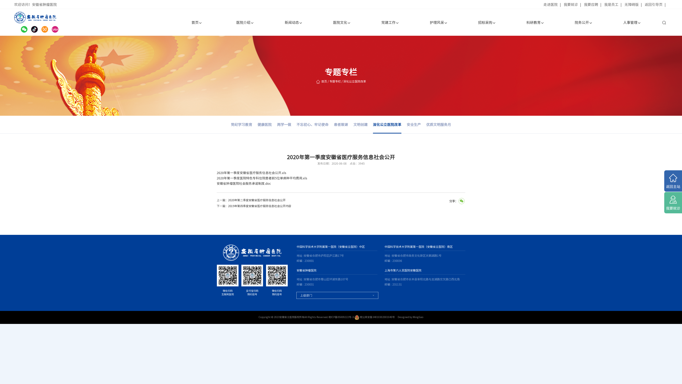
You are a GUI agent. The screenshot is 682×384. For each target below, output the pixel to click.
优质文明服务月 (438, 124)
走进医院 (550, 4)
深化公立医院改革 (387, 124)
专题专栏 (335, 81)
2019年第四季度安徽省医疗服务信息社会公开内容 (259, 206)
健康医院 (265, 124)
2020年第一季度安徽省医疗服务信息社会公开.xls (251, 172)
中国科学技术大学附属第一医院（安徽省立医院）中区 (331, 246)
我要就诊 (571, 4)
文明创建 (360, 124)
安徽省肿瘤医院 (306, 270)
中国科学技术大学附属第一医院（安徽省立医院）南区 (419, 246)
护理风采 (437, 22)
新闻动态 (292, 22)
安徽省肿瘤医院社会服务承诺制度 (241, 183)
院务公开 (582, 22)
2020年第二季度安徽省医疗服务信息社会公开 (257, 200)
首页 (195, 22)
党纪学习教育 (241, 124)
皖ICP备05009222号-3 (341, 317)
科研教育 (533, 22)
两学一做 (284, 124)
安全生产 (414, 124)
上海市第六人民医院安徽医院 (403, 270)
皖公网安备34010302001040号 (377, 317)
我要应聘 (591, 4)
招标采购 (485, 22)
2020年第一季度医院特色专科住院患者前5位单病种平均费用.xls (262, 178)
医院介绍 (243, 22)
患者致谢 (341, 124)
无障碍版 (631, 4)
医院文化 (340, 22)
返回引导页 (653, 4)
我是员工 (611, 4)
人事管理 (630, 22)
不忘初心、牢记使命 (313, 124)
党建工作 (388, 22)
